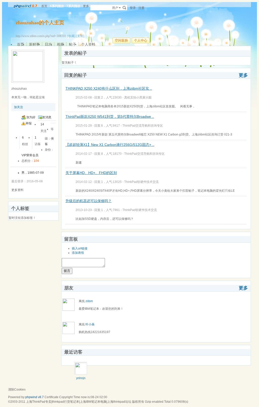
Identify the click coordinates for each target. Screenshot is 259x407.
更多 (243, 75)
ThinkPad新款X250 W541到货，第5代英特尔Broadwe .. (110, 116)
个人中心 (140, 40)
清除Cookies (17, 389)
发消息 (46, 117)
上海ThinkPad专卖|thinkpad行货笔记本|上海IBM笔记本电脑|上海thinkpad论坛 (78, 401)
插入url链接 (80, 248)
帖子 (72, 44)
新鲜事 (34, 44)
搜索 (124, 7)
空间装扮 (121, 40)
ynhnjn (80, 378)
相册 (60, 44)
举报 (29, 123)
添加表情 (78, 253)
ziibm (89, 301)
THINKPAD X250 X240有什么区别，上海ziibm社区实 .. (109, 88)
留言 (67, 271)
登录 (133, 7)
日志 (48, 44)
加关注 (18, 107)
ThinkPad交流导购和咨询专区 (142, 125)
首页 (44, 6)
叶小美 (90, 324)
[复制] (80, 36)
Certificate (51, 397)
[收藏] (71, 36)
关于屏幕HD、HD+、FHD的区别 (91, 173)
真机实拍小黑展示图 (138, 97)
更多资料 (17, 190)
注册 (141, 7)
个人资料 (88, 44)
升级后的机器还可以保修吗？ (89, 201)
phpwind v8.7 (34, 397)
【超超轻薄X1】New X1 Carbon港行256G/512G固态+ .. (110, 145)
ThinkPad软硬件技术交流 (141, 182)
